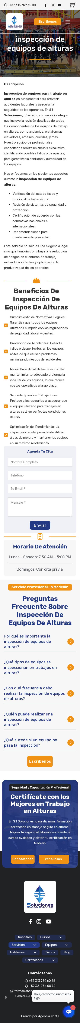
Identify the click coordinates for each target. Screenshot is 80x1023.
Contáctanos (23, 859)
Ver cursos (53, 859)
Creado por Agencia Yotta (40, 1016)
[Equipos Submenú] (67, 945)
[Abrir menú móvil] (67, 21)
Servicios (18, 945)
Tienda (50, 952)
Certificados (34, 960)
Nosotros (25, 937)
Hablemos (17, 952)
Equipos (51, 945)
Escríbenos (48, 21)
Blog (67, 952)
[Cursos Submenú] (60, 937)
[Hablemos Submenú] (35, 952)
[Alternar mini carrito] (73, 5)
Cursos (45, 937)
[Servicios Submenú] (35, 945)
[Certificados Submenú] (53, 960)
